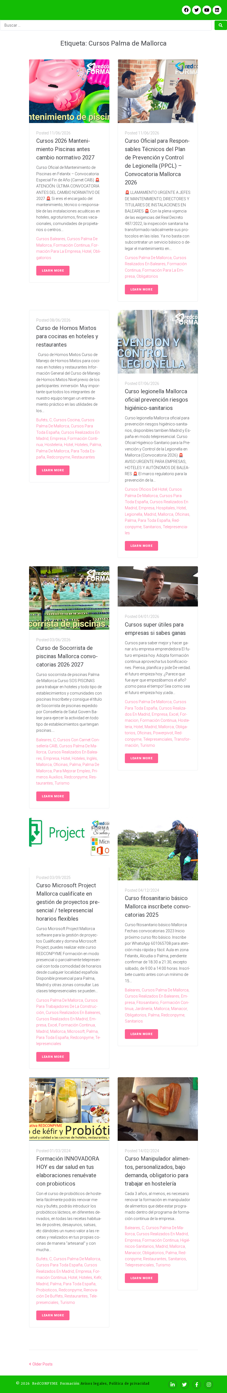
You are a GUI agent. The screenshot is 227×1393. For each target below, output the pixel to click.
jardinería (143, 1008)
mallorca (165, 514)
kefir (97, 1277)
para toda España (154, 520)
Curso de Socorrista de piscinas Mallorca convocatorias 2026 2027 (67, 656)
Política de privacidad (128, 1384)
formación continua (71, 245)
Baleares (43, 740)
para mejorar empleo (71, 771)
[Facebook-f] (196, 1384)
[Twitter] (184, 1384)
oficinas (182, 514)
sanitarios (152, 527)
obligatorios (147, 276)
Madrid (150, 514)
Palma (95, 444)
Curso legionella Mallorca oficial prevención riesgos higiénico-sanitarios (156, 399)
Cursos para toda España (59, 1265)
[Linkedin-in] (172, 1384)
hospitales (165, 508)
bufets (42, 420)
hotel (86, 251)
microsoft (76, 1031)
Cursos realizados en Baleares (73, 1012)
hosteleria (53, 444)
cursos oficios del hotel (146, 489)
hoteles (81, 444)
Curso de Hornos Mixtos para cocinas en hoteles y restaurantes (67, 336)
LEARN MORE (53, 270)
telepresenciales (157, 739)
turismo (62, 783)
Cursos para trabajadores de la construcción (67, 1006)
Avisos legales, (94, 1384)
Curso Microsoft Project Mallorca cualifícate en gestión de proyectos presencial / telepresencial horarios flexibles (68, 902)
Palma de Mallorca (52, 451)
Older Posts (41, 1364)
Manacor (179, 1008)
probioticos (46, 1290)
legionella (133, 514)
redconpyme (58, 457)
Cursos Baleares (50, 239)
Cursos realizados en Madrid (62, 1019)
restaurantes (83, 457)
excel (173, 714)
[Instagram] (209, 1384)
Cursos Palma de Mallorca (148, 257)
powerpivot (163, 733)
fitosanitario (147, 1002)
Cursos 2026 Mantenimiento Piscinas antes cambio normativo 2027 (65, 149)
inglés (92, 758)
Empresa (58, 438)
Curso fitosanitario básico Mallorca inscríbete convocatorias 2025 (158, 906)
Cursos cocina (66, 420)
